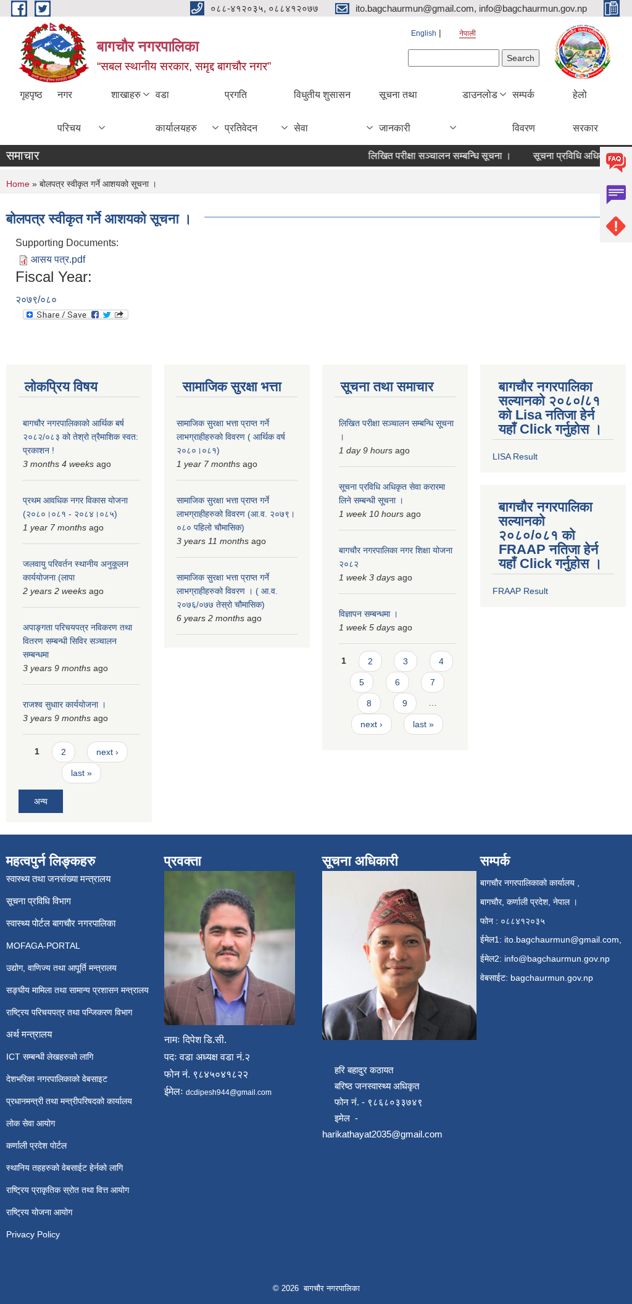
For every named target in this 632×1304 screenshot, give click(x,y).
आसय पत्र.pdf (58, 259)
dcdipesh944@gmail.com (229, 1092)
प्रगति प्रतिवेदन (241, 111)
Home (18, 184)
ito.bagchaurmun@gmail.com (561, 939)
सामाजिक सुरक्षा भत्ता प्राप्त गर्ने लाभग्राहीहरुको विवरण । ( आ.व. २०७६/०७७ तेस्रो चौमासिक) (227, 590)
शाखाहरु (126, 94)
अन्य (41, 801)
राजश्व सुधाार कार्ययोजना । (64, 704)
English (423, 33)
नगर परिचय (69, 111)
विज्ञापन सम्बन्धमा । (368, 614)
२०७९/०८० (36, 299)
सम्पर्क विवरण (523, 111)
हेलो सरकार (585, 111)
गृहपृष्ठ (31, 94)
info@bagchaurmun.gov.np (557, 959)
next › (107, 752)
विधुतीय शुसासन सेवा (322, 111)
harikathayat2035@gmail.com (382, 1134)
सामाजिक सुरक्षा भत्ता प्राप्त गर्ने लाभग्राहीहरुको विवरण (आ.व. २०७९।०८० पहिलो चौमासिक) (236, 513)
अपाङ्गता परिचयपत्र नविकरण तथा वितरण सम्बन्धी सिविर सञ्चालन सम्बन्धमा (77, 640)
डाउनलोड (479, 94)
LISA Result (515, 456)
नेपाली (467, 33)
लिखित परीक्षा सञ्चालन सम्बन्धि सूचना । (429, 156)
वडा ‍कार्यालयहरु (176, 111)
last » (81, 773)
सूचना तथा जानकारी (398, 111)
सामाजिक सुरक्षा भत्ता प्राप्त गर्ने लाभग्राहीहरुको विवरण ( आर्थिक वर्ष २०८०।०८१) (231, 436)
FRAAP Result (520, 591)
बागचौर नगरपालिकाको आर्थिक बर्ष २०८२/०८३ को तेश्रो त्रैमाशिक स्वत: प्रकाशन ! (80, 436)
